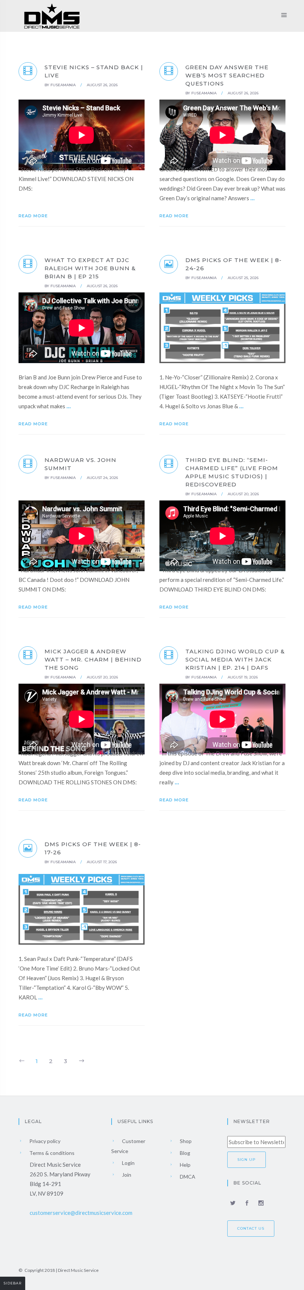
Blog (184, 1153)
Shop (185, 1141)
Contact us (250, 1228)
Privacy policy (44, 1141)
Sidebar (13, 1283)
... (252, 198)
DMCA (187, 1176)
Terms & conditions (51, 1153)
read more (34, 215)
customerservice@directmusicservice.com (81, 1212)
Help (185, 1165)
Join (126, 1175)
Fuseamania (63, 85)
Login (128, 1163)
